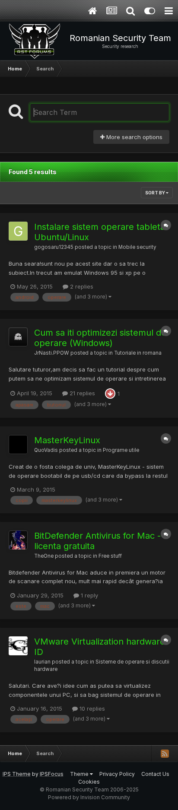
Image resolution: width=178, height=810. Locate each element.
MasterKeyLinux (67, 440)
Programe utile (121, 450)
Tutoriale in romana (138, 353)
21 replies (81, 393)
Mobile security (137, 247)
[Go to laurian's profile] (18, 645)
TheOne (44, 556)
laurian (42, 662)
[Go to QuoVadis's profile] (18, 444)
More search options (133, 136)
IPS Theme (17, 774)
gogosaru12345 (53, 247)
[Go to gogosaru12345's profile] (18, 231)
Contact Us (155, 774)
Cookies (89, 781)
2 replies (80, 286)
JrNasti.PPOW (51, 353)
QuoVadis (46, 450)
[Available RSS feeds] (164, 753)
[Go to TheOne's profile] (18, 540)
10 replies (91, 708)
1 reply (88, 595)
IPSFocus (52, 774)
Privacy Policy (117, 774)
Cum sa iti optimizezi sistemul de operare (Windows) (100, 337)
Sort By (155, 192)
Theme (80, 774)
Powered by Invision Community (89, 797)
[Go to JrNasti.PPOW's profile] (18, 336)
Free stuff (110, 556)
